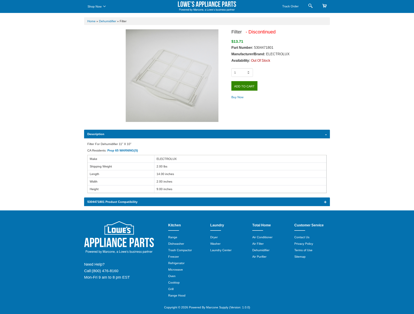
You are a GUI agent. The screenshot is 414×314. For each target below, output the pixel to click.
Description (95, 134)
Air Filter (258, 243)
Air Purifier (259, 256)
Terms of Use (303, 250)
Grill (171, 289)
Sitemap (300, 256)
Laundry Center (221, 250)
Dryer (214, 237)
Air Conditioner (262, 237)
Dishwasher (176, 243)
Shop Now (95, 6)
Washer (215, 243)
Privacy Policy (303, 243)
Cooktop (174, 282)
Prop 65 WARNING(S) (122, 150)
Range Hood (176, 295)
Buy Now (237, 97)
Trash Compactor (180, 250)
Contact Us (301, 237)
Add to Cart (244, 86)
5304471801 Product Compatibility (112, 202)
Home (91, 21)
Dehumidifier (107, 21)
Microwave (175, 269)
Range (172, 237)
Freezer (173, 256)
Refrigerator (176, 263)
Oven (172, 276)
